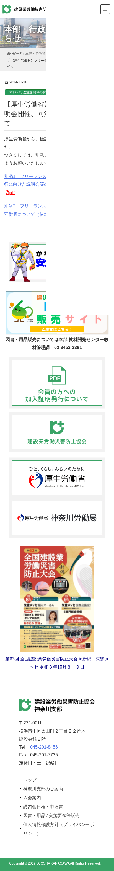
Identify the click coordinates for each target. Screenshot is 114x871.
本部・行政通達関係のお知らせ (32, 92)
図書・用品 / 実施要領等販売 (51, 815)
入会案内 (32, 797)
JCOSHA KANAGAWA (53, 863)
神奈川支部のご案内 (43, 788)
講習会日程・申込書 (43, 806)
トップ (30, 780)
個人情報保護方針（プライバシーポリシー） (58, 829)
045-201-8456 (44, 747)
